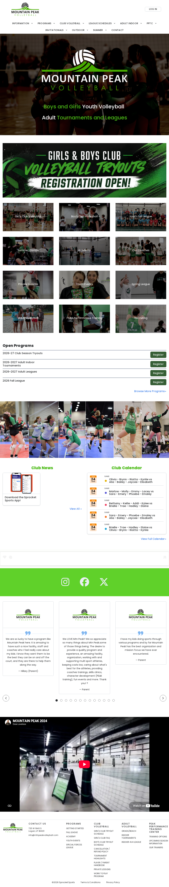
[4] (71, 700)
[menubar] (84, 27)
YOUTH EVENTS (73, 840)
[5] (75, 700)
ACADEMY (71, 836)
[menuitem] (22, 23)
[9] (94, 700)
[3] (66, 700)
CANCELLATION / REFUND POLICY (102, 850)
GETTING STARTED (75, 828)
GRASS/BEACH (129, 831)
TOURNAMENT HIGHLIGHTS (100, 857)
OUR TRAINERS (156, 847)
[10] (99, 700)
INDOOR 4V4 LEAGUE (131, 842)
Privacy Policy (113, 882)
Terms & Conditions (91, 882)
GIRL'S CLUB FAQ (102, 838)
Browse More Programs (149, 391)
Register (158, 355)
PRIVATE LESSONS (102, 869)
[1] (56, 700)
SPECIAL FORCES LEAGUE (74, 846)
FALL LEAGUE (72, 832)
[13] (113, 700)
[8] (90, 700)
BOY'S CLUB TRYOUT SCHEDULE (103, 843)
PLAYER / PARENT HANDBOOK (102, 864)
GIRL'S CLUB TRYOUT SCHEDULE (104, 832)
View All (75, 509)
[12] (109, 700)
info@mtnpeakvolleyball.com (43, 835)
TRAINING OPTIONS (158, 836)
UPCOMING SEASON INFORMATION (158, 842)
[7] (85, 700)
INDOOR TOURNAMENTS (129, 836)
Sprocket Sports (67, 882)
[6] (80, 700)
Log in (153, 9)
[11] (104, 700)
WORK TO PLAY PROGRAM (101, 875)
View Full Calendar (153, 539)
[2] (61, 700)
